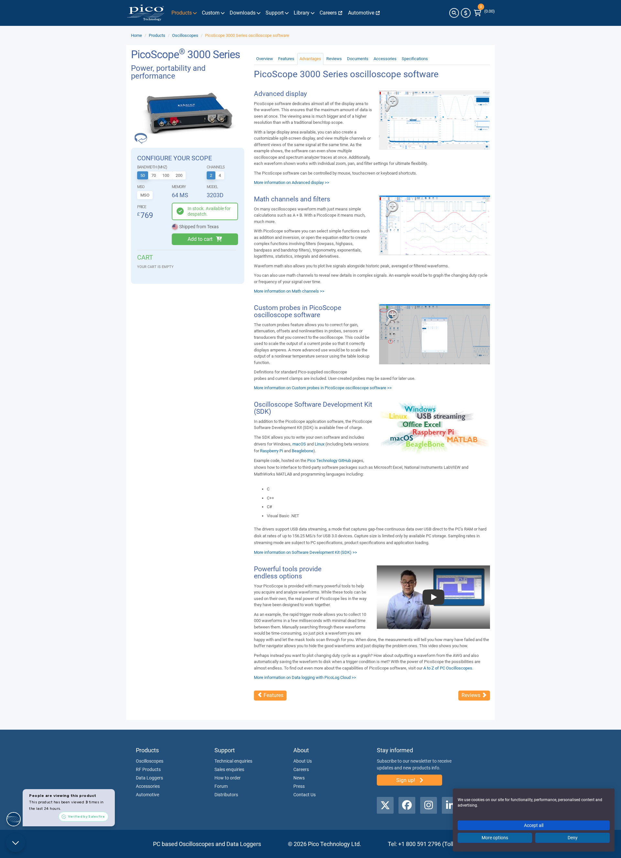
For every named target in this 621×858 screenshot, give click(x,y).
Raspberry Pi (271, 450)
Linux (319, 444)
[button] (454, 13)
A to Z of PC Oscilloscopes (447, 668)
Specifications (415, 58)
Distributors (226, 794)
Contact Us (304, 794)
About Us (302, 761)
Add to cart (200, 239)
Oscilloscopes (185, 35)
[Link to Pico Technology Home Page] (145, 13)
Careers (301, 769)
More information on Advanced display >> (291, 182)
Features (286, 58)
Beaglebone (302, 450)
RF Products (148, 769)
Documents (357, 58)
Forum (221, 786)
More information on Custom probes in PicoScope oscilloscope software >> (323, 387)
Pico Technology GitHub (329, 460)
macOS (299, 444)
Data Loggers (149, 777)
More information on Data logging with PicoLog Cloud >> (305, 677)
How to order (227, 777)
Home (136, 35)
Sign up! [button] (406, 780)
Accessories (385, 58)
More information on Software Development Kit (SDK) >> (305, 552)
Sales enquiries (229, 769)
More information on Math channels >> (289, 291)
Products (157, 35)
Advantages (310, 58)
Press (299, 786)
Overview (264, 58)
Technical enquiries (233, 761)
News (299, 777)
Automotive (147, 794)
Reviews (334, 58)
